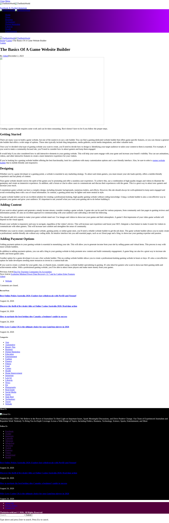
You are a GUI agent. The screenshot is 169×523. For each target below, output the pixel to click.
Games (3, 43)
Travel (8, 401)
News (7, 17)
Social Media (10, 392)
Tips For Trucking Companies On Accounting (32, 272)
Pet (6, 385)
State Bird (9, 397)
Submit (28, 515)
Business (9, 19)
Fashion (8, 359)
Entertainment (11, 31)
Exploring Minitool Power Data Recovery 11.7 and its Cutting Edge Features (43, 274)
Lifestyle (9, 27)
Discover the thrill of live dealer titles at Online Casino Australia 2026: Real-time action (38, 306)
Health (8, 29)
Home (7, 15)
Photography (10, 387)
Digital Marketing (12, 24)
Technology (10, 22)
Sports (8, 394)
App (7, 342)
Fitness (8, 364)
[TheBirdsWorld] (15, 10)
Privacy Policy (11, 505)
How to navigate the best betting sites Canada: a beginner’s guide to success (33, 316)
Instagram (9, 375)
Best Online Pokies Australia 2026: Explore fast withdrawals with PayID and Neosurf (38, 296)
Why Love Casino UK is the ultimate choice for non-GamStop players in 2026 (34, 327)
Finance (8, 361)
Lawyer (8, 378)
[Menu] (1, 36)
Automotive (10, 345)
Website (8, 404)
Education (9, 354)
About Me (9, 503)
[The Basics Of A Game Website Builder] (52, 124)
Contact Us (10, 508)
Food (7, 366)
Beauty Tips (10, 347)
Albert (5, 56)
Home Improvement (13, 373)
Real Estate (10, 390)
